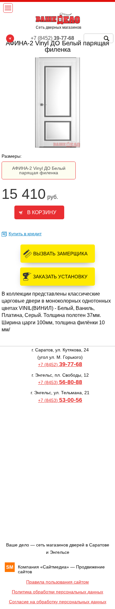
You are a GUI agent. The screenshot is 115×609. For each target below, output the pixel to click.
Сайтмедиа (54, 566)
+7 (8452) (60, 364)
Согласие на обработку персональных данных (57, 601)
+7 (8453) (60, 382)
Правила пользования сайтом (57, 581)
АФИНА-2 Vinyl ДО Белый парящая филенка (38, 170)
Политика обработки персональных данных (57, 591)
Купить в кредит (25, 233)
